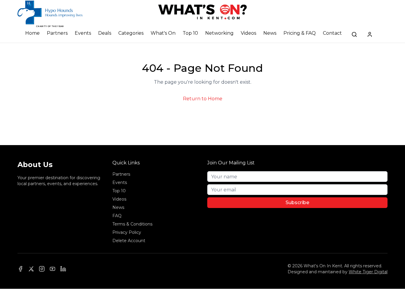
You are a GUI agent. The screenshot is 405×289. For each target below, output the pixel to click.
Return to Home (202, 98)
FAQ (117, 215)
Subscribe (297, 202)
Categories (130, 33)
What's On (163, 33)
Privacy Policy (126, 232)
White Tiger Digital (368, 271)
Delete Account (128, 240)
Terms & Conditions (132, 224)
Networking (219, 33)
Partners (57, 33)
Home (32, 33)
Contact (332, 33)
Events (83, 33)
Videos (248, 33)
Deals (104, 33)
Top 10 (190, 33)
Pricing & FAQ (299, 33)
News (269, 33)
